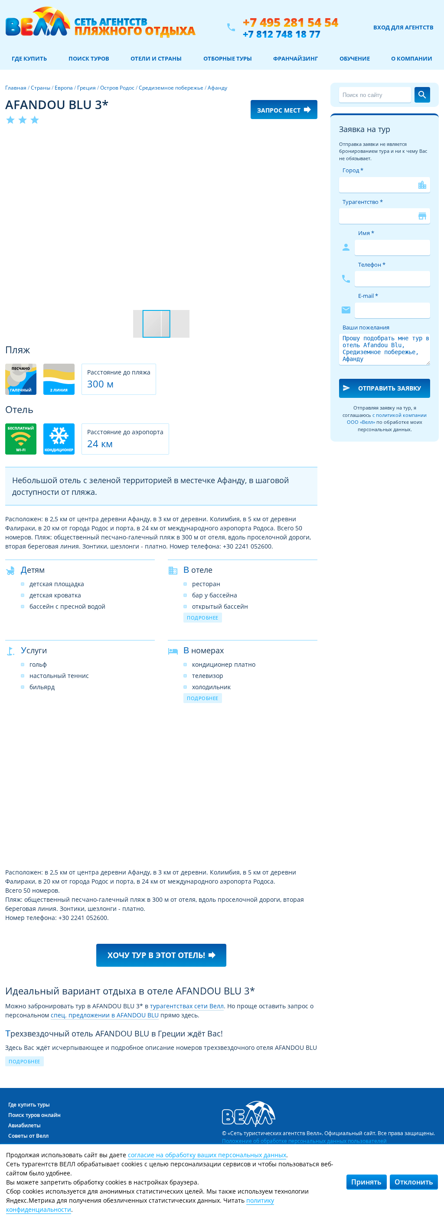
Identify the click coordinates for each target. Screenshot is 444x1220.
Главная (15, 87)
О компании (411, 58)
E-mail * (368, 296)
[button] (310, 141)
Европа (64, 87)
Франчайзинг (295, 58)
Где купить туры (29, 1104)
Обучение (355, 58)
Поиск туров (89, 58)
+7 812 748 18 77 (281, 34)
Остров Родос (117, 87)
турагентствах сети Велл (187, 1006)
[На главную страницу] (100, 27)
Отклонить (414, 1182)
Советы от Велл (28, 1135)
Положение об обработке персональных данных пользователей (304, 1140)
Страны (40, 87)
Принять (366, 1182)
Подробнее (203, 617)
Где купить (29, 58)
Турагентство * (363, 202)
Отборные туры (227, 58)
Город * (353, 170)
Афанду (217, 87)
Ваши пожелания (366, 327)
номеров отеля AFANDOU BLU (221, 1066)
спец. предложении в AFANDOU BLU (105, 1015)
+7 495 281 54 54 (290, 22)
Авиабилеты (24, 1125)
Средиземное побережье (171, 87)
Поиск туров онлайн (34, 1115)
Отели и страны (156, 58)
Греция (86, 87)
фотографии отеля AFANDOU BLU (193, 1056)
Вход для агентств (403, 27)
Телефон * (371, 264)
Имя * (366, 233)
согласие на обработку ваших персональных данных (207, 1155)
